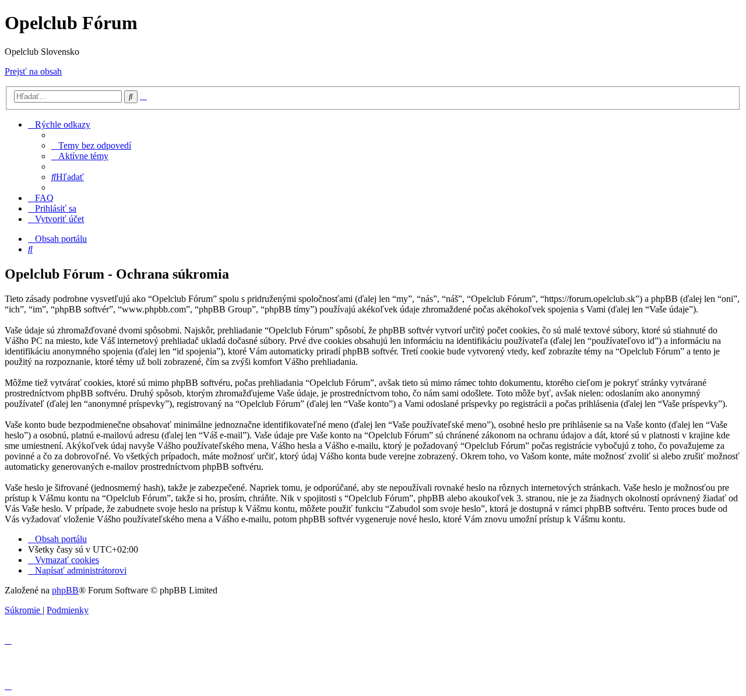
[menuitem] (91, 145)
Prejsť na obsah (33, 71)
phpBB (65, 590)
